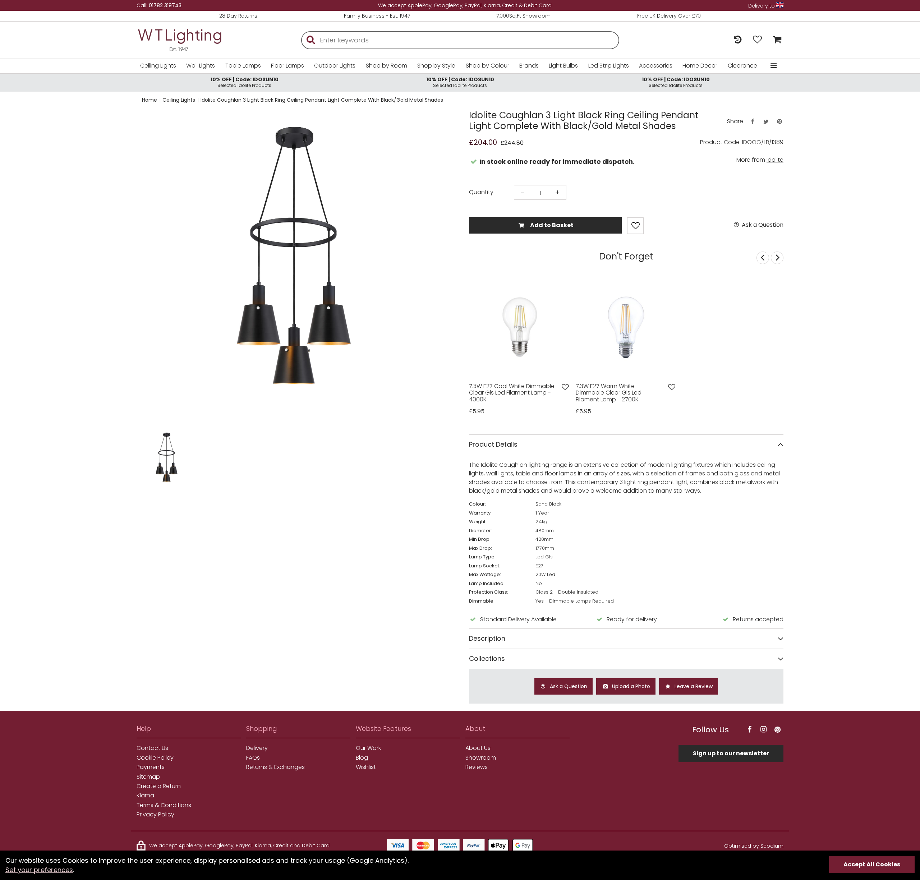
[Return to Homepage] (190, 40)
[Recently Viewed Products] (738, 40)
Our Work (368, 748)
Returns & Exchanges (275, 767)
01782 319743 (165, 5)
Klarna (145, 795)
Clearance (742, 65)
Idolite (775, 160)
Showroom (480, 758)
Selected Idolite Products (245, 82)
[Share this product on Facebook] (752, 121)
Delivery (257, 748)
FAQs (253, 758)
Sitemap (148, 777)
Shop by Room (386, 65)
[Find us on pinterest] (777, 729)
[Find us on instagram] (763, 729)
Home (149, 99)
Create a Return (159, 786)
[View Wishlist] (757, 40)
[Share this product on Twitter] (766, 121)
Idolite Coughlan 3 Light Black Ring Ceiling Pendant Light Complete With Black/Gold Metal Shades (322, 99)
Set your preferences (39, 869)
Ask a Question (761, 225)
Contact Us (152, 748)
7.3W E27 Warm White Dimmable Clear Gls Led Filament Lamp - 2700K (608, 393)
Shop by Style (436, 65)
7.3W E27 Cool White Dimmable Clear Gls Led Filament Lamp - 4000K (512, 393)
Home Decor (699, 65)
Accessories (655, 65)
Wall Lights (200, 65)
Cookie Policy (155, 758)
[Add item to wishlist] (635, 225)
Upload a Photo (630, 686)
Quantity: (481, 192)
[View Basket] (775, 40)
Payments (151, 767)
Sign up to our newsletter (731, 753)
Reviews (476, 767)
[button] (150, 460)
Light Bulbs (563, 65)
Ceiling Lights (158, 65)
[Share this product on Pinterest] (779, 121)
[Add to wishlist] (565, 387)
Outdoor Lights (334, 65)
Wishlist (366, 767)
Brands (529, 65)
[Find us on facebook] (749, 729)
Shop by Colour (487, 65)
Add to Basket (551, 225)
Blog (362, 758)
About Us (478, 748)
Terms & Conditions (164, 805)
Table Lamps (243, 65)
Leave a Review (693, 686)
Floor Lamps (287, 65)
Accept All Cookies (871, 864)
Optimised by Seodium (753, 845)
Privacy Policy (155, 814)
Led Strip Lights (608, 65)
